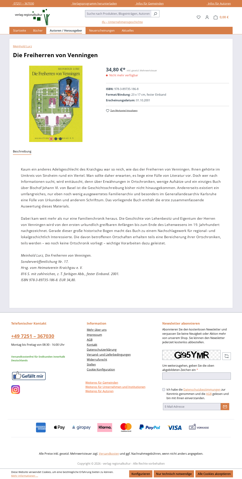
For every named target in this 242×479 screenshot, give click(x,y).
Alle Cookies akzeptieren (214, 474)
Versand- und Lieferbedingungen (109, 355)
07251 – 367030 (23, 4)
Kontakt (92, 345)
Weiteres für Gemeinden (101, 383)
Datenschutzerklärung (102, 350)
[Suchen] (155, 13)
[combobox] (118, 13)
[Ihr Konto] (207, 17)
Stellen (91, 364)
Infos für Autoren (219, 4)
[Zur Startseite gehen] (30, 17)
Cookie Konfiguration (101, 369)
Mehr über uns (97, 330)
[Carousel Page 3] (60, 138)
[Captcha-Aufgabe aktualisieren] (226, 356)
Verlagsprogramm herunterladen (94, 4)
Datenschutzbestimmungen (202, 390)
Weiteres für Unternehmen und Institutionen (115, 387)
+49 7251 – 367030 (32, 336)
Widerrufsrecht (97, 360)
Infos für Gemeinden (149, 4)
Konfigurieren (140, 474)
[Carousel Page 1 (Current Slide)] (51, 138)
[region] (55, 104)
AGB (89, 340)
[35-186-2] (56, 104)
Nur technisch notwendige (174, 474)
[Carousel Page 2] (55, 138)
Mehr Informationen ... (24, 475)
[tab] (22, 151)
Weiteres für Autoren (99, 391)
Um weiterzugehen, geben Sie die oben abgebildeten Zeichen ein (188, 368)
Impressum (94, 335)
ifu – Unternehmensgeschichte (122, 22)
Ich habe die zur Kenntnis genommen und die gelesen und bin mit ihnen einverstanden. (198, 394)
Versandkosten (109, 454)
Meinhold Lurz (22, 46)
